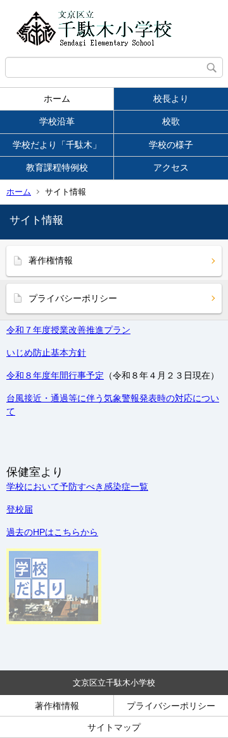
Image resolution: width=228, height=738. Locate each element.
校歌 (171, 121)
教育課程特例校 (57, 167)
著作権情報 (50, 260)
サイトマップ (114, 727)
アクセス (171, 167)
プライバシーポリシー (72, 298)
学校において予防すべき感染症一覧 (77, 486)
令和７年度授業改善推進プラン (68, 330)
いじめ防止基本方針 (46, 353)
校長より (171, 99)
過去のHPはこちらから (52, 532)
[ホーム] (114, 28)
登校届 (19, 509)
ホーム (57, 99)
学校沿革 (57, 121)
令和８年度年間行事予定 (55, 375)
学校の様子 (171, 145)
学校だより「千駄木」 (57, 145)
